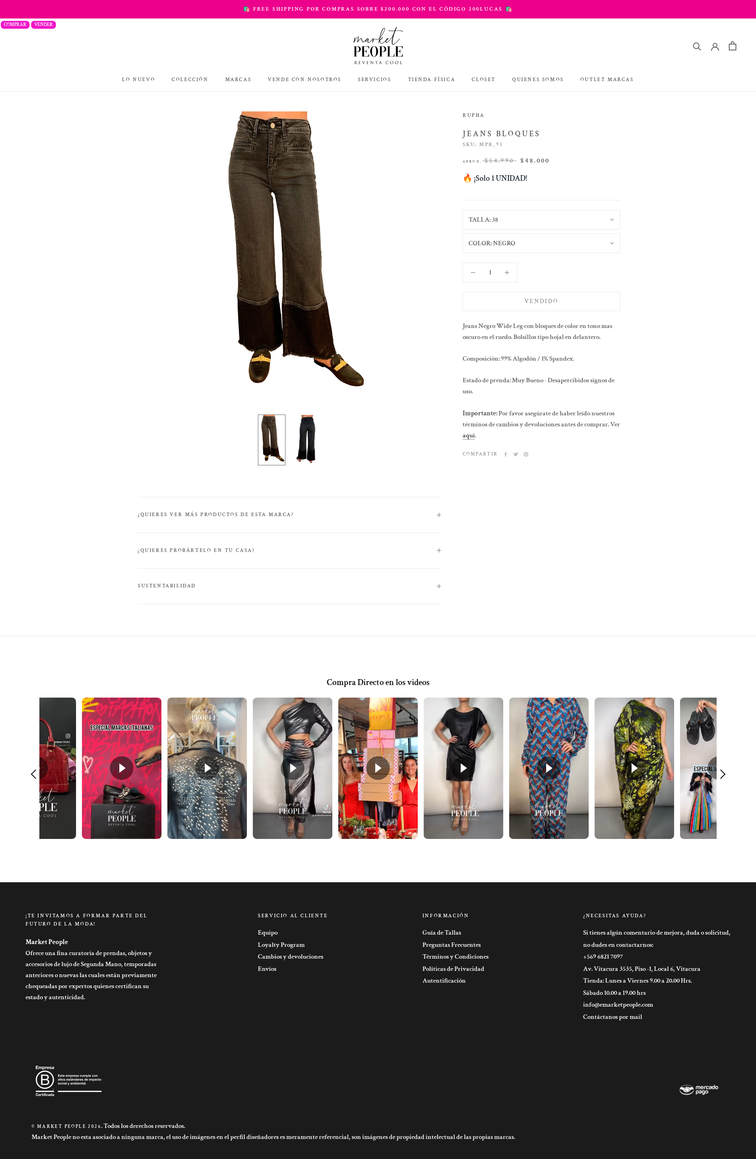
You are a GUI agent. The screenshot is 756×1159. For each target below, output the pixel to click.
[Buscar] (697, 46)
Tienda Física (432, 79)
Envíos (267, 969)
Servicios (374, 79)
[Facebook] (505, 454)
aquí (469, 435)
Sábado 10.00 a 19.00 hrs (614, 993)
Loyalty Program (281, 945)
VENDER (43, 25)
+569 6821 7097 (603, 956)
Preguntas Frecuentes (451, 945)
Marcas (238, 79)
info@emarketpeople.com (618, 1004)
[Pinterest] (526, 454)
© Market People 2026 (66, 1126)
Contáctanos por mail (612, 1017)
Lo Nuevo (138, 79)
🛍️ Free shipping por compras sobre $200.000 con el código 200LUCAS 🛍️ (378, 9)
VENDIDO (541, 301)
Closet (484, 79)
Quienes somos (538, 79)
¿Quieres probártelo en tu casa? (196, 550)
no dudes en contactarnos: (618, 945)
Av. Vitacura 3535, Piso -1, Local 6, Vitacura (641, 969)
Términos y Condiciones (455, 956)
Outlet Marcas (607, 79)
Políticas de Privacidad (453, 969)
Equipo (268, 932)
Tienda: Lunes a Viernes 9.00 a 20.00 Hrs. (637, 980)
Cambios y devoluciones (290, 956)
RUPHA (474, 115)
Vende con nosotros (304, 79)
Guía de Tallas (441, 932)
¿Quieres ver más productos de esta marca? (216, 514)
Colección (190, 79)
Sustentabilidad (167, 586)
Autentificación (444, 980)
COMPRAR (15, 25)
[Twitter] (515, 454)
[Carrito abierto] (732, 45)
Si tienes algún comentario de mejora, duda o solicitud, (656, 932)
